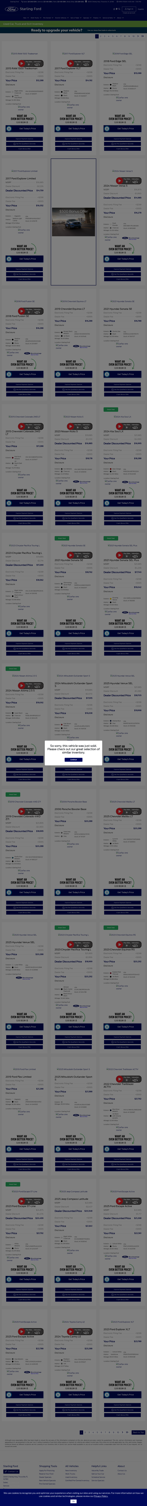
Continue (73, 760)
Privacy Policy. (101, 1496)
